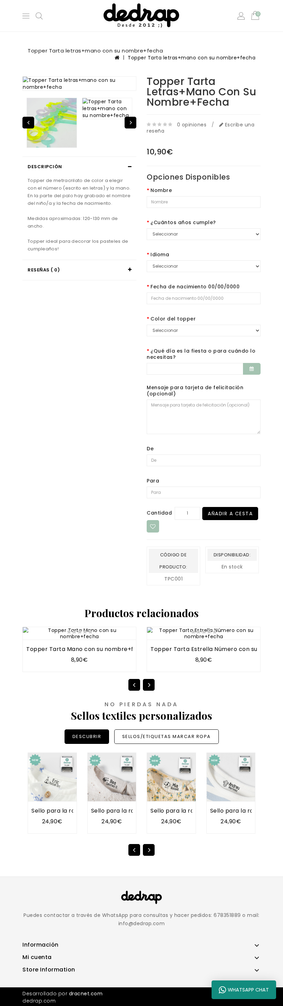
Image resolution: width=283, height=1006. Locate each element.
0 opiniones (192, 124)
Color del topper (173, 319)
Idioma (159, 254)
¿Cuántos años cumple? (183, 222)
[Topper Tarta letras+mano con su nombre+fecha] (79, 83)
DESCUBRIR (86, 736)
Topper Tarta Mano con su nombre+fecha (87, 649)
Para (153, 481)
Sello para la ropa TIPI (63, 811)
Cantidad (159, 513)
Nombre (161, 190)
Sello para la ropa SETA (183, 811)
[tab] (79, 167)
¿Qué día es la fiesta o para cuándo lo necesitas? (201, 354)
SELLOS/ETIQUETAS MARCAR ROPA (166, 736)
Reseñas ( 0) (44, 270)
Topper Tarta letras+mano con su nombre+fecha (191, 57)
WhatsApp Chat (248, 989)
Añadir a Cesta (230, 513)
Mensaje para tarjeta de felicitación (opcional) (195, 390)
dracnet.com (86, 993)
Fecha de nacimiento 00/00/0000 (195, 287)
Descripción (45, 166)
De (150, 448)
